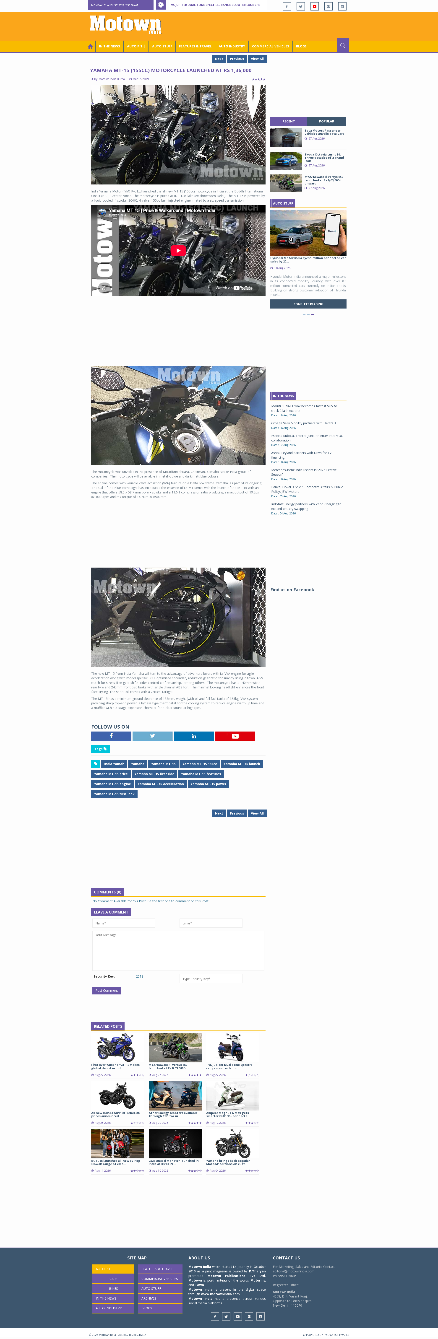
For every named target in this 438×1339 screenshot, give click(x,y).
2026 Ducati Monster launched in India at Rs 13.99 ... (174, 1162)
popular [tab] (326, 121)
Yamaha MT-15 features (201, 774)
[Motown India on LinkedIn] (342, 6)
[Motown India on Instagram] (328, 6)
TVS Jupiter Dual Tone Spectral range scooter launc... (229, 1066)
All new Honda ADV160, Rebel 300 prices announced (115, 1114)
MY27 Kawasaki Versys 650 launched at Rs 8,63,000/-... (168, 1066)
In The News (283, 396)
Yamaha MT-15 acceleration (161, 784)
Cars (113, 1279)
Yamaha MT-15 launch (242, 764)
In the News (109, 46)
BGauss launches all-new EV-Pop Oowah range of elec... (115, 1162)
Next (219, 59)
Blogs (301, 46)
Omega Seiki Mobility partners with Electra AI (304, 423)
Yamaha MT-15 (163, 764)
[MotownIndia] (129, 24)
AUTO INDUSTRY (232, 46)
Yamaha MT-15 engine (112, 784)
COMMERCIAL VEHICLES (270, 46)
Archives (148, 1298)
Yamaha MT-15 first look (114, 794)
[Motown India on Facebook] (287, 6)
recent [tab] (288, 121)
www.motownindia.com (220, 1294)
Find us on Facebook (292, 590)
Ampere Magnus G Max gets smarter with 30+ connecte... (228, 1114)
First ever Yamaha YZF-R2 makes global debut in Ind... (115, 1066)
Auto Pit (103, 1269)
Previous (237, 59)
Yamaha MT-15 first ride (154, 774)
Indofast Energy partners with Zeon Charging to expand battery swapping (306, 506)
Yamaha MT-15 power (208, 784)
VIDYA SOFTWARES (337, 1335)
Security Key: (104, 976)
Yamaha (137, 764)
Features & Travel (195, 46)
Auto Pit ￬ (136, 46)
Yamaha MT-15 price (111, 774)
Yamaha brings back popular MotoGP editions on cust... (228, 1162)
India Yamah (114, 764)
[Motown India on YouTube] (314, 6)
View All (257, 59)
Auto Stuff (162, 46)
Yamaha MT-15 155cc (199, 764)
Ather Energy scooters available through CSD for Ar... (173, 1114)
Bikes (113, 1288)
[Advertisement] (266, 26)
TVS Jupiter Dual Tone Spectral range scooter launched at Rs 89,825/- (226, 5)
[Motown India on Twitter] (301, 6)
